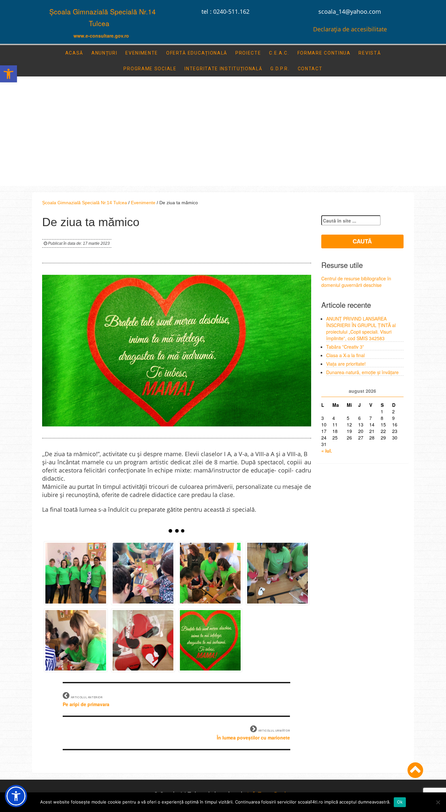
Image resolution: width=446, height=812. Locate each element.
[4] (277, 573)
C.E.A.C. (279, 53)
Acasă (74, 53)
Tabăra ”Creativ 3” (345, 346)
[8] (210, 640)
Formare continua (324, 53)
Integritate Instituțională (223, 68)
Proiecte (248, 53)
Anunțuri (104, 53)
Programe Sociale (149, 68)
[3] (210, 573)
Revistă (369, 53)
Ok (400, 801)
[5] (75, 640)
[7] (143, 640)
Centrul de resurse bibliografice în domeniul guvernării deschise (356, 281)
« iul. (326, 450)
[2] (143, 573)
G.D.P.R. (280, 68)
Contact (310, 68)
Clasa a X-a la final (345, 355)
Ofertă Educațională (196, 53)
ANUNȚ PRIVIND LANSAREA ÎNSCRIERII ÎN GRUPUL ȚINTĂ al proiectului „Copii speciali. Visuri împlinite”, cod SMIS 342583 (361, 328)
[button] (8, 73)
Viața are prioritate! (346, 363)
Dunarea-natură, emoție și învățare (362, 372)
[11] (75, 573)
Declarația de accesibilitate (350, 29)
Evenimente (141, 53)
